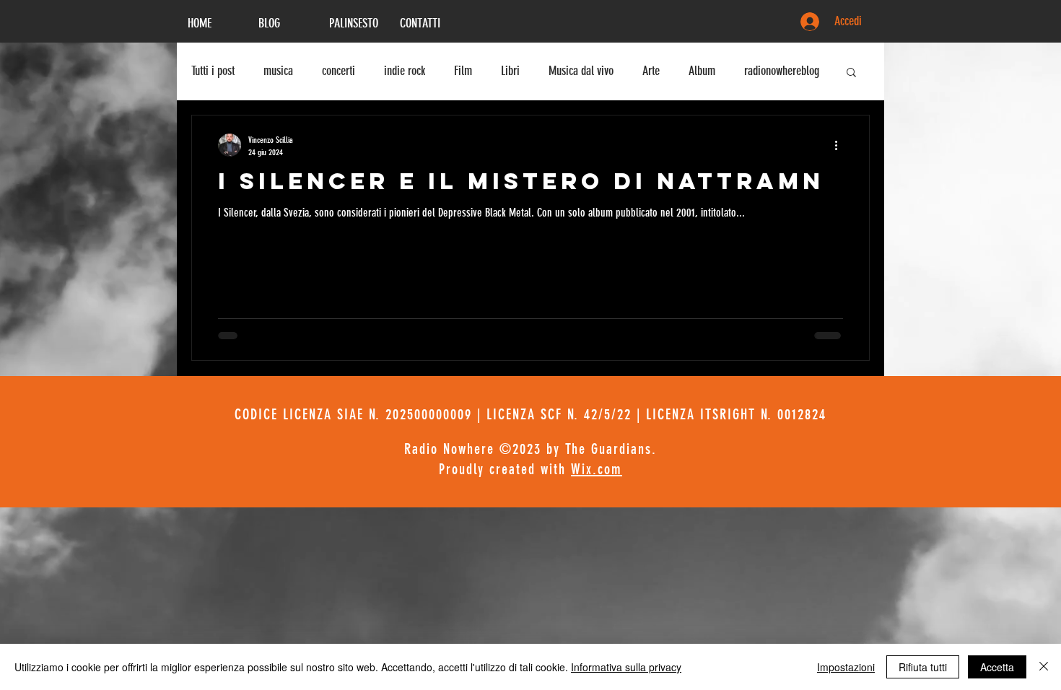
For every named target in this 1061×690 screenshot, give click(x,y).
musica (278, 71)
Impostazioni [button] (846, 667)
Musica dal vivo (581, 71)
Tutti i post (213, 71)
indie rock (404, 71)
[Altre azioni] (841, 145)
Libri (510, 71)
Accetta (997, 667)
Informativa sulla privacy (626, 667)
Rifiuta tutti (923, 667)
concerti (338, 71)
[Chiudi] (1043, 666)
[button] (851, 73)
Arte (651, 71)
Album (702, 71)
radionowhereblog (781, 71)
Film (463, 71)
